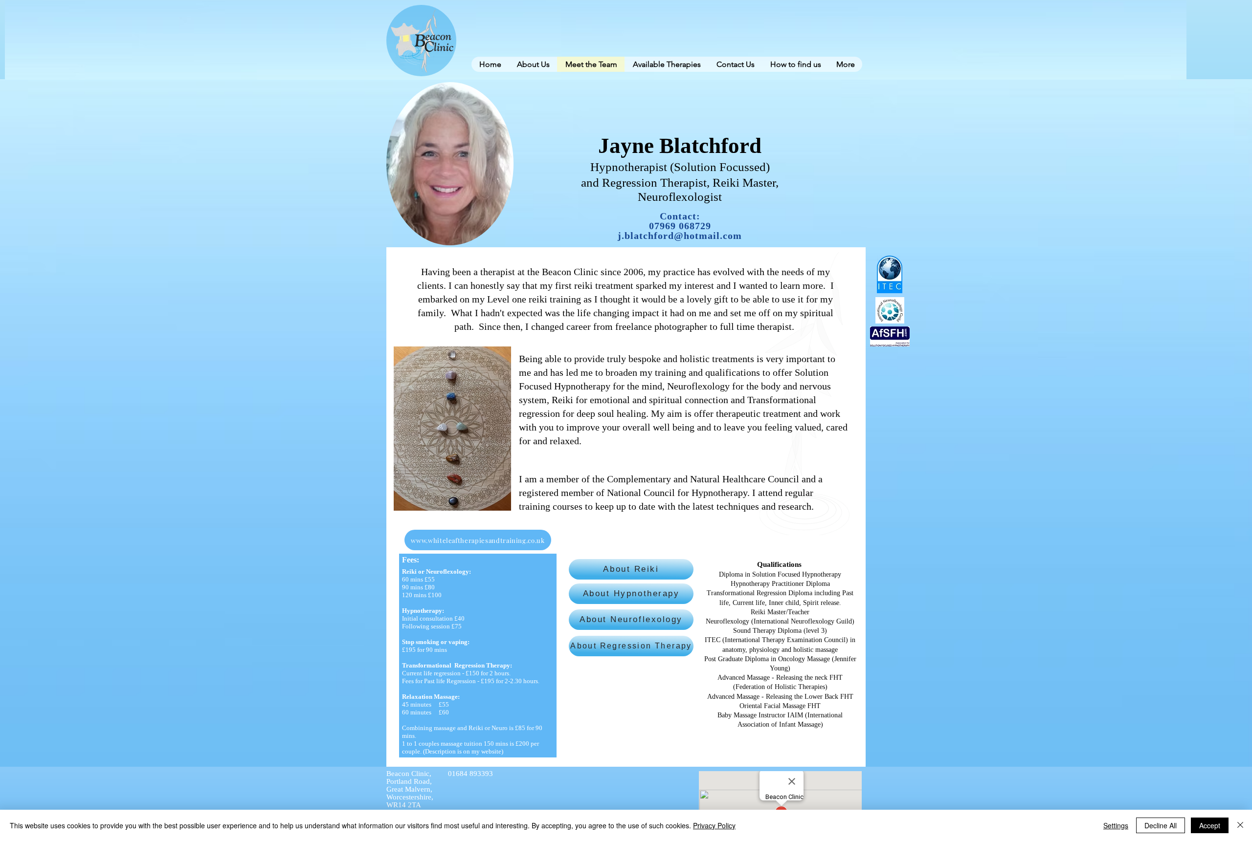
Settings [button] (1115, 825)
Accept (1209, 825)
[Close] (1240, 825)
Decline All (1160, 825)
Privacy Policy (714, 825)
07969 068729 (680, 225)
